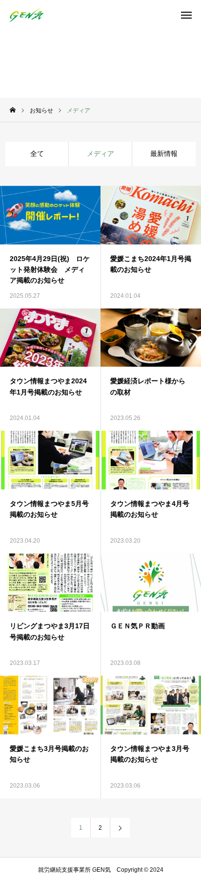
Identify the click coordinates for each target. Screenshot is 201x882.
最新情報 (164, 153)
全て (37, 153)
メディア (100, 153)
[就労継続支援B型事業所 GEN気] (26, 14)
